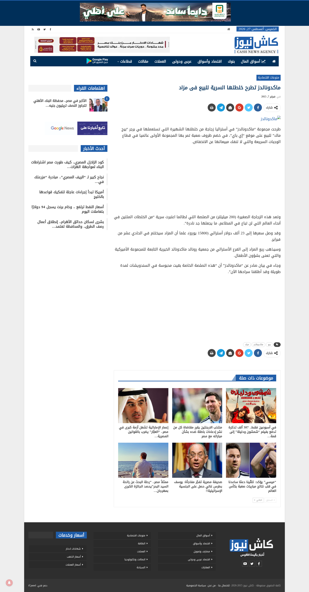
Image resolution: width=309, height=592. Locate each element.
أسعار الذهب (74, 556)
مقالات (143, 61)
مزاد (247, 345)
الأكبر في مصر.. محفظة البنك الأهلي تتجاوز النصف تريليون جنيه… (60, 103)
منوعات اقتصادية (268, 77)
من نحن (212, 585)
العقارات (205, 567)
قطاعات (126, 61)
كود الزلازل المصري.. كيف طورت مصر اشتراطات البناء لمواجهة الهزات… (67, 164)
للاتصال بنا (224, 585)
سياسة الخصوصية (196, 585)
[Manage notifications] (9, 582)
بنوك (231, 61)
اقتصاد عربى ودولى (199, 559)
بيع (269, 345)
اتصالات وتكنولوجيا (134, 559)
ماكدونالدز (258, 345)
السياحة (141, 567)
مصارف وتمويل (202, 551)
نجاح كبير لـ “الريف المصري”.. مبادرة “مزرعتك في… (69, 179)
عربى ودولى (181, 61)
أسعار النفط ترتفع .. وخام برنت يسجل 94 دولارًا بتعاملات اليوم (68, 209)
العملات (160, 61)
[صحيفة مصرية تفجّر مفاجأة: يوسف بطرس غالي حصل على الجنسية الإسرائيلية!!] (197, 460)
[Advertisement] (197, 177)
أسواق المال (250, 61)
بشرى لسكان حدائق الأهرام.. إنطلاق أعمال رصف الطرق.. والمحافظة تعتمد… (70, 224)
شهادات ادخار (73, 548)
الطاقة (141, 543)
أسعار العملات (73, 564)
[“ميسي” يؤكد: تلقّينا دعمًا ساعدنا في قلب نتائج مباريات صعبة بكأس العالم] (251, 460)
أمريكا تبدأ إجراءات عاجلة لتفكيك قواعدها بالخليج (71, 194)
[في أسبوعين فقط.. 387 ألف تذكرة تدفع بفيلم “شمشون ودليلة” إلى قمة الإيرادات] (251, 405)
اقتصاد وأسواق (210, 61)
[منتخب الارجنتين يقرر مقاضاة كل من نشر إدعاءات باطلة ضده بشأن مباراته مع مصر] (197, 405)
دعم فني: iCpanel (37, 585)
